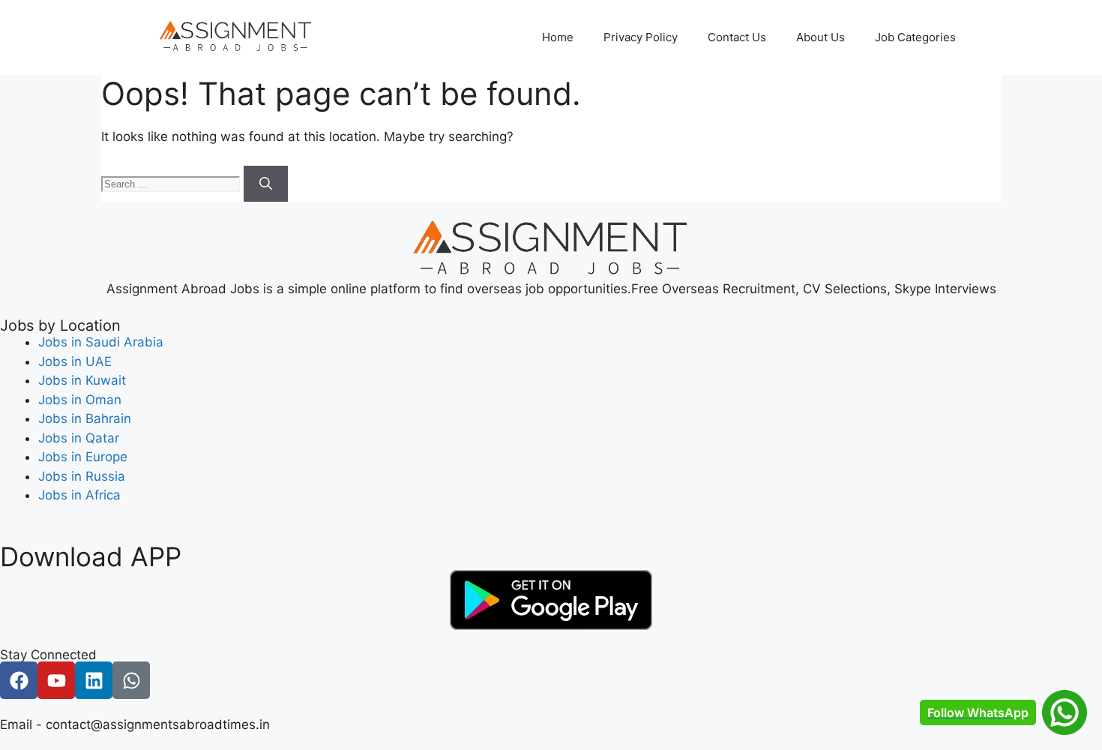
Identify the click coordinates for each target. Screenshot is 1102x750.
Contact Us (737, 37)
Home (557, 37)
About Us (820, 37)
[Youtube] (56, 680)
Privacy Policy (640, 37)
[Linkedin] (93, 680)
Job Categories (915, 37)
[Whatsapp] (131, 680)
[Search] (266, 184)
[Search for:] (172, 183)
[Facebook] (18, 680)
